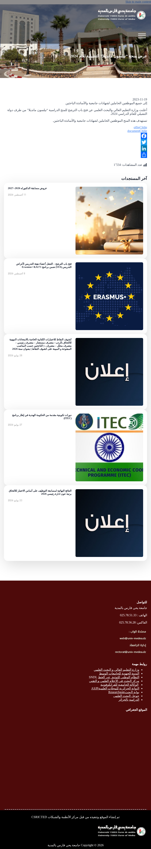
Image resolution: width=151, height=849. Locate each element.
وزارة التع (133, 669)
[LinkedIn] (75, 148)
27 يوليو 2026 (15, 425)
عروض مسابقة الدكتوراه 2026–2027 (27, 188)
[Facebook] (75, 136)
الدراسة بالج (131, 699)
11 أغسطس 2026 (17, 195)
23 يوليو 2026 (15, 500)
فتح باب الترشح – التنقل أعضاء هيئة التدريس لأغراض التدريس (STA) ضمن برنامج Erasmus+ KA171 (44, 265)
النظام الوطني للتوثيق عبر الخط (118, 677)
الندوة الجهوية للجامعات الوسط (119, 673)
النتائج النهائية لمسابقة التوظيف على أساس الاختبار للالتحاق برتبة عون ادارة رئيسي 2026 (40, 492)
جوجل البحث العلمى (126, 696)
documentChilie (137, 131)
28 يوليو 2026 (15, 355)
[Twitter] (75, 142)
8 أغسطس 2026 (16, 273)
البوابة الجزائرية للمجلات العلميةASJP (115, 688)
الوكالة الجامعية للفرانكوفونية (119, 684)
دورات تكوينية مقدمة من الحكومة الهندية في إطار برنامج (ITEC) (42, 417)
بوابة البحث (132, 692)
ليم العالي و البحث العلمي (110, 669)
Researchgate (116, 692)
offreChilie (140, 127)
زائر (121, 699)
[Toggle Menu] (142, 36)
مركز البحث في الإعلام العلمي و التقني (114, 681)
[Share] (75, 155)
